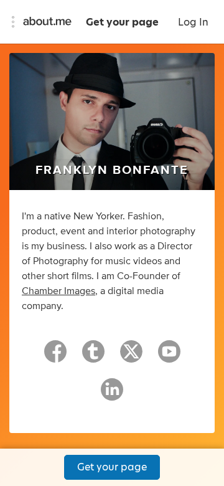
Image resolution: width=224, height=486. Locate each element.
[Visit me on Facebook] (55, 357)
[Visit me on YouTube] (169, 357)
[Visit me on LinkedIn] (112, 395)
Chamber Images (58, 291)
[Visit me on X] (131, 357)
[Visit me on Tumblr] (93, 357)
